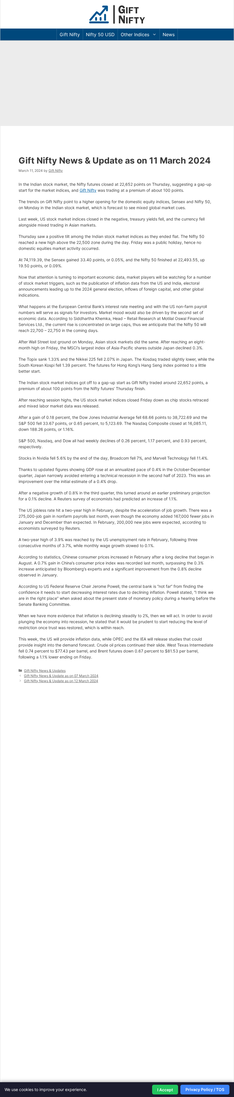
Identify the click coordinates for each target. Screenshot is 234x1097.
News (169, 34)
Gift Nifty (70, 34)
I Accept (165, 1089)
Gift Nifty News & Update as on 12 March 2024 (61, 681)
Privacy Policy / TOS (204, 1089)
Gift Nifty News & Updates (45, 670)
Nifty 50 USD (100, 34)
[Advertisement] (117, 83)
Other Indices (135, 34)
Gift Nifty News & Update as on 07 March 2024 (61, 676)
